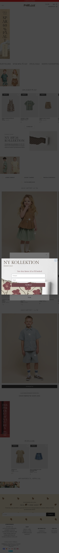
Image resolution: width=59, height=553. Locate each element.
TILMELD (28, 285)
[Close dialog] (55, 260)
